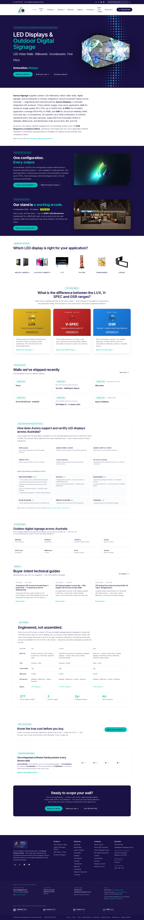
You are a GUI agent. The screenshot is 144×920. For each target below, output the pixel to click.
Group (79, 917)
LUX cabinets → (36, 687)
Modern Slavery (105, 917)
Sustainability (96, 917)
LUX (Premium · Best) (60, 844)
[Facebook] (98, 2)
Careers (96, 855)
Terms (74, 917)
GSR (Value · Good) (60, 852)
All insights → (124, 574)
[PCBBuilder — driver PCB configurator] (117, 910)
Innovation (90, 9)
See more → (124, 372)
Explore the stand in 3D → (25, 228)
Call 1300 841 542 (90, 808)
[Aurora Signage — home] (21, 10)
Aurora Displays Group (101, 850)
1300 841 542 (125, 9)
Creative (76, 861)
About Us (41, 9)
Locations (77, 874)
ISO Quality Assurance (101, 853)
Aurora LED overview (101, 847)
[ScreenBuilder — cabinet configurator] (57, 910)
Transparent (78, 864)
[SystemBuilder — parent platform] (27, 910)
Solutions (60, 9)
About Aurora (98, 844)
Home (34, 9)
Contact (97, 861)
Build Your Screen (100, 9)
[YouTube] (103, 2)
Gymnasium (77, 869)
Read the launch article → (50, 185)
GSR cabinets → (98, 687)
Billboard (77, 866)
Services (70, 9)
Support (80, 9)
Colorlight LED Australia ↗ (115, 898)
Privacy (68, 917)
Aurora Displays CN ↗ (121, 892)
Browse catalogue (59, 855)
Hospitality (77, 853)
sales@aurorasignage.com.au (123, 847)
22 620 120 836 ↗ (21, 894)
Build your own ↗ (42, 74)
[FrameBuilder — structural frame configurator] (87, 910)
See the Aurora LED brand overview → (40, 138)
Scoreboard (78, 858)
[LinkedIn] (96, 2)
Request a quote (53, 808)
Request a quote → (23, 74)
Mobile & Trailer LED (80, 872)
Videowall (77, 844)
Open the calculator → (115, 730)
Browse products (60, 74)
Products (50, 9)
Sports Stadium (79, 850)
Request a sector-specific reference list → (59, 508)
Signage (76, 855)
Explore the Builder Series (27, 772)
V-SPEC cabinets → (65, 687)
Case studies (98, 858)
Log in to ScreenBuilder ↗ (25, 185)
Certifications (116, 917)
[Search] (130, 2)
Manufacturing (86, 917)
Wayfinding (77, 847)
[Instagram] (101, 2)
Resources (108, 9)
